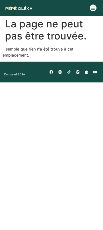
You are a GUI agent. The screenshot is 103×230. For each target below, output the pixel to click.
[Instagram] (60, 72)
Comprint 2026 (14, 74)
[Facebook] (51, 72)
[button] (93, 8)
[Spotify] (78, 72)
